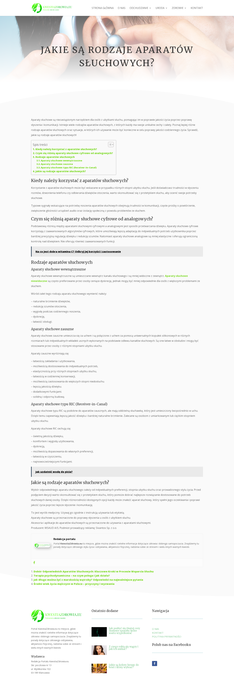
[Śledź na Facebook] (154, 663)
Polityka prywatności (166, 636)
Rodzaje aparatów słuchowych (55, 157)
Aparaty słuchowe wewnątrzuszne (61, 160)
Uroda (160, 8)
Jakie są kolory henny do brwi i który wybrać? (124, 666)
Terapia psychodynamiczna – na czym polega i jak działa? (72, 575)
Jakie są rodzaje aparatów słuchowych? (60, 171)
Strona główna (103, 8)
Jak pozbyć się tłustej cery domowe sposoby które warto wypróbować (124, 631)
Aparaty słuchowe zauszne (57, 164)
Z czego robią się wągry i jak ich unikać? (123, 647)
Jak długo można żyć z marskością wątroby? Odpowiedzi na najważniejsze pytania (88, 579)
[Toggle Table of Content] (109, 144)
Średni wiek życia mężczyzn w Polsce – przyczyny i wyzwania (74, 584)
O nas (121, 8)
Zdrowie (177, 8)
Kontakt (197, 8)
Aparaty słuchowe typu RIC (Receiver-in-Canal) (68, 167)
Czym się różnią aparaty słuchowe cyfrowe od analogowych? (74, 153)
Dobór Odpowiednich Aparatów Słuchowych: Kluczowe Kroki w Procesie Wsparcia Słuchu (94, 571)
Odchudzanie (139, 8)
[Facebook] (34, 562)
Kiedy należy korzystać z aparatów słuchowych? (66, 149)
